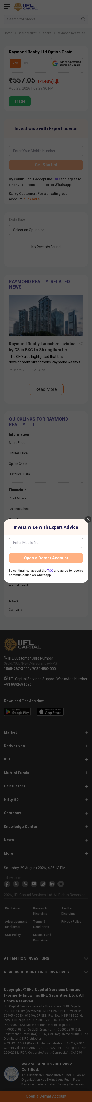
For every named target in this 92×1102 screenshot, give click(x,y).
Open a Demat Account (46, 557)
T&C (50, 570)
